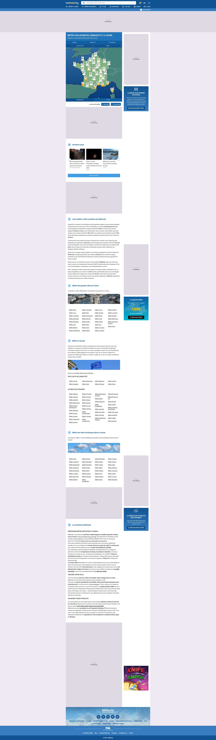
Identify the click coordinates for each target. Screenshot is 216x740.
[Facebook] (98, 717)
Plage (104, 6)
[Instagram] (117, 717)
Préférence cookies (118, 723)
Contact (111, 721)
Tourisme (112, 42)
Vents (108, 99)
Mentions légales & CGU (100, 721)
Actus (148, 6)
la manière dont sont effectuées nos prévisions (93, 541)
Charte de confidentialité (76, 721)
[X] (103, 717)
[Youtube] (108, 717)
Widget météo (138, 721)
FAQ (145, 721)
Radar (138, 6)
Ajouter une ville (146, 9)
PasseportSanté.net (104, 733)
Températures (80, 99)
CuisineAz (114, 733)
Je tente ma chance (136, 317)
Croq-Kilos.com (123, 733)
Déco (96, 733)
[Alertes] (140, 3)
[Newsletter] (144, 3)
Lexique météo (96, 723)
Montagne (115, 6)
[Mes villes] (149, 3)
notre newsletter (94, 584)
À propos (88, 721)
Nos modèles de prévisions (124, 721)
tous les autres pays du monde (87, 537)
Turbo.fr (131, 733)
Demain (75, 42)
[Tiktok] (113, 717)
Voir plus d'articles (94, 175)
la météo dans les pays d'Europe (83, 373)
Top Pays (127, 6)
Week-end (92, 42)
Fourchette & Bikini (88, 733)
